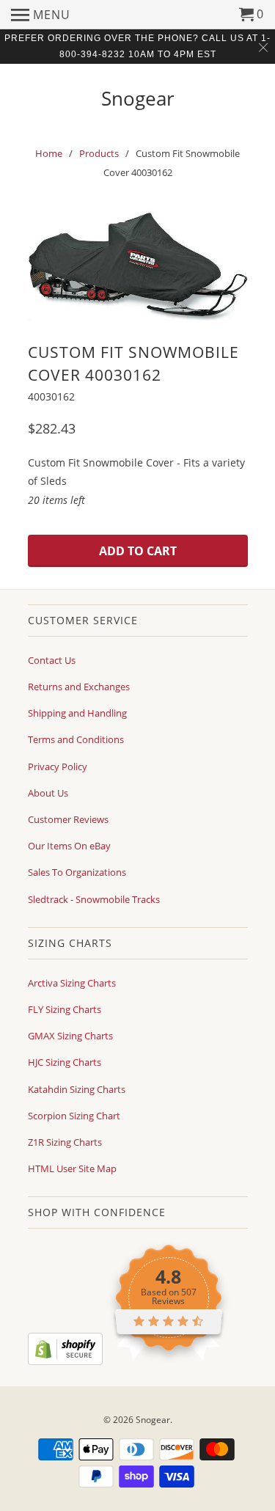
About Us (48, 793)
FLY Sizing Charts (64, 1009)
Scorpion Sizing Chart (74, 1115)
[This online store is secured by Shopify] (65, 1361)
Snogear (138, 97)
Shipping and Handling (77, 713)
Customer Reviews (68, 819)
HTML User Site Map (72, 1168)
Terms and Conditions (76, 739)
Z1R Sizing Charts (65, 1142)
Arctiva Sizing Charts (72, 982)
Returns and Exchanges (79, 686)
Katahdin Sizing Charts (76, 1089)
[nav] (40, 14)
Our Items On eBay (69, 845)
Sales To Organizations (77, 872)
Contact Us (52, 660)
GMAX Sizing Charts (70, 1035)
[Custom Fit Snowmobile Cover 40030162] (138, 264)
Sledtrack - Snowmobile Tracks (94, 899)
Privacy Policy (57, 766)
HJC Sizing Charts (64, 1062)
